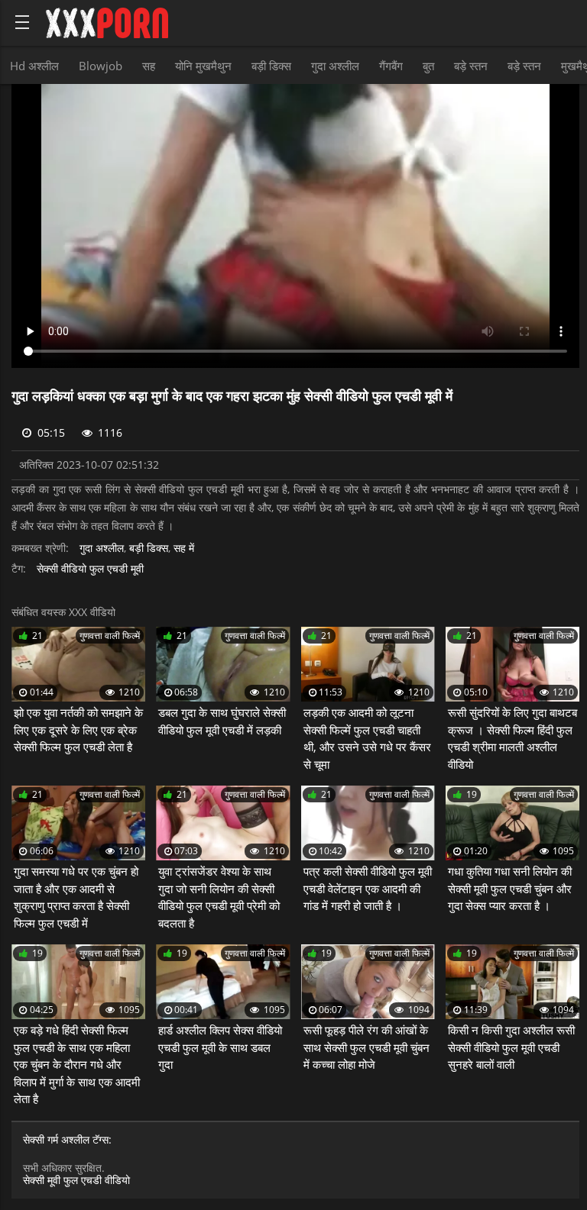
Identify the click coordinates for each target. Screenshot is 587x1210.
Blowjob (100, 65)
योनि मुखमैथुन (203, 65)
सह (148, 65)
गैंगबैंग (391, 65)
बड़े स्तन (471, 65)
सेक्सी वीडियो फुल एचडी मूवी (90, 569)
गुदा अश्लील (335, 65)
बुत (428, 65)
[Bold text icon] (22, 22)
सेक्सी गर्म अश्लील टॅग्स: (67, 1140)
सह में (184, 548)
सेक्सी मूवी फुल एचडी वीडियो (76, 1180)
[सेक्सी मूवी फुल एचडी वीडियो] (107, 23)
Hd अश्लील (34, 65)
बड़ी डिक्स (271, 65)
